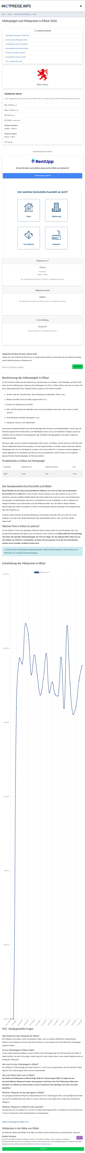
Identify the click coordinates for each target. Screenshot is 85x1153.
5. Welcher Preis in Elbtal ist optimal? (15, 53)
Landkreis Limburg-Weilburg (22, 14)
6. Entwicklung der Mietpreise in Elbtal (15, 57)
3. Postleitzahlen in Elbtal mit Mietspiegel (16, 44)
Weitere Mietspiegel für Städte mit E (15, 1122)
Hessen (10, 14)
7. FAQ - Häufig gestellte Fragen (13, 61)
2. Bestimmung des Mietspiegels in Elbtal (16, 40)
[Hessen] (42, 74)
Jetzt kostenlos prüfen (43, 175)
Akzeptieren (43, 1149)
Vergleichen (77, 366)
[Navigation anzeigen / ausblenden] (81, 6)
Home (3, 14)
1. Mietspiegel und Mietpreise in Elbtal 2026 (17, 35)
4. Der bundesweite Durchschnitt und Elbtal (16, 48)
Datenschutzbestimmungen (44, 1144)
